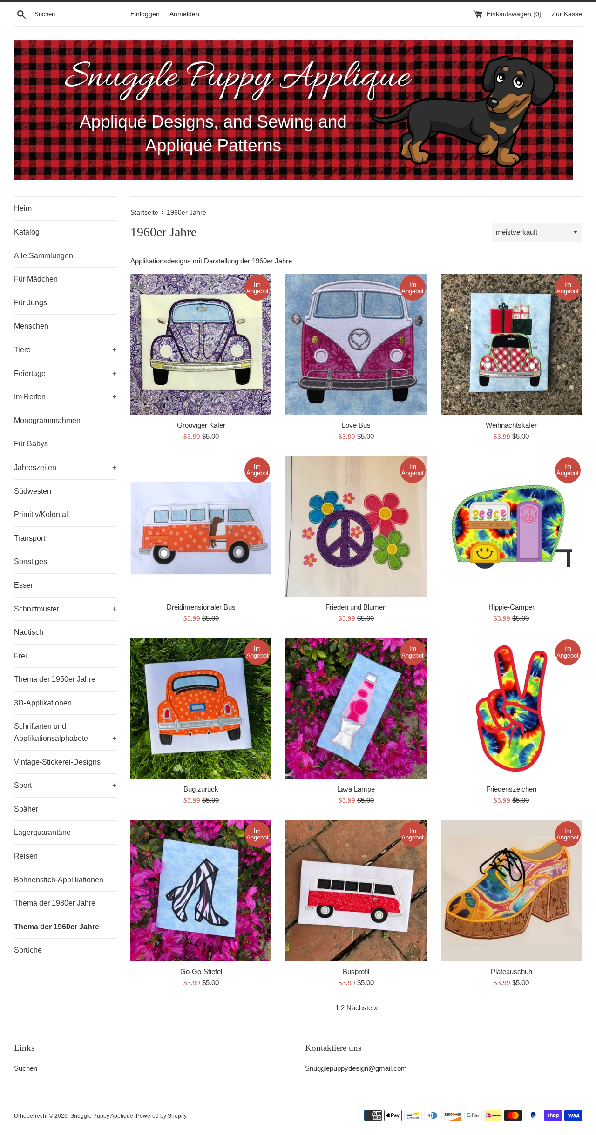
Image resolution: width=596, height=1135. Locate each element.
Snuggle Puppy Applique (101, 1116)
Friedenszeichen (511, 789)
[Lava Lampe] (356, 708)
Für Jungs (30, 303)
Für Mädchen (36, 279)
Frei (20, 656)
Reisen (26, 856)
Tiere (65, 350)
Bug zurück (200, 789)
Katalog (27, 232)
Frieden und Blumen (355, 607)
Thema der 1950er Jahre (54, 679)
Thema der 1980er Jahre (54, 903)
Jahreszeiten (65, 467)
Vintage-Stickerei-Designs (57, 762)
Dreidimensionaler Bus (201, 607)
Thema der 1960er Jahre (56, 927)
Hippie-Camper (511, 607)
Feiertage (65, 373)
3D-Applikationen (43, 703)
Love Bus (356, 425)
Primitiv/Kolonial (41, 514)
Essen (24, 585)
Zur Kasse (567, 14)
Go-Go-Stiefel (201, 971)
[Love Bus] (356, 344)
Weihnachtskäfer (511, 425)
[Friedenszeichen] (511, 708)
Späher (26, 809)
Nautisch (28, 632)
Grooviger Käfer (201, 425)
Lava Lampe (356, 789)
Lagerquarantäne (42, 832)
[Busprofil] (356, 890)
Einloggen (145, 14)
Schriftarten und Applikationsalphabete (65, 732)
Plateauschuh (511, 971)
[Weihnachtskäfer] (511, 344)
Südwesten (32, 491)
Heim (23, 208)
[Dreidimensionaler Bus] (200, 526)
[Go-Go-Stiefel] (200, 890)
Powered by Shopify (161, 1116)
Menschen (31, 326)
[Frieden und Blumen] (356, 526)
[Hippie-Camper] (511, 526)
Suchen (25, 1068)
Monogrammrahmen (47, 420)
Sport (65, 785)
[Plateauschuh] (511, 890)
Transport (29, 538)
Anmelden (184, 14)
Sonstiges (30, 561)
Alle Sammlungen (43, 256)
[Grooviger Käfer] (200, 344)
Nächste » (362, 1008)
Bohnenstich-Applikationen (58, 880)
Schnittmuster (65, 609)
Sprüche (28, 950)
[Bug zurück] (200, 708)
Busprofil (356, 971)
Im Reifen (65, 397)
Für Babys (31, 444)
